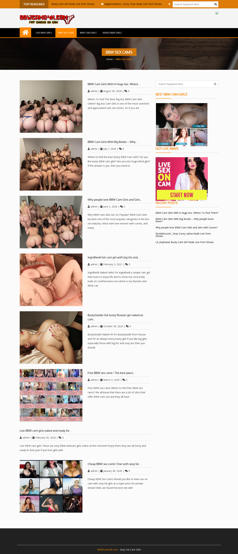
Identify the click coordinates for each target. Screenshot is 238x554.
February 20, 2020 (45, 437)
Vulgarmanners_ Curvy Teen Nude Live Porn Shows (119, 4)
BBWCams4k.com (107, 549)
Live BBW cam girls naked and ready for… (46, 430)
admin (94, 91)
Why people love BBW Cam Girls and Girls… (115, 199)
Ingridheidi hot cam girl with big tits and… (114, 257)
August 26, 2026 (112, 91)
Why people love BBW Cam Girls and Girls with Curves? (186, 227)
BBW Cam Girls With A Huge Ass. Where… (114, 84)
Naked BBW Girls (112, 32)
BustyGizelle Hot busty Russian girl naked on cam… (115, 317)
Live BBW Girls (44, 32)
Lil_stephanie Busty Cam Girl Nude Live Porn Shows (51, 4)
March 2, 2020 (111, 379)
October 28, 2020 (113, 326)
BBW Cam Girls (88, 32)
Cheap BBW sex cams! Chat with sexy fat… (114, 464)
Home (109, 59)
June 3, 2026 (110, 206)
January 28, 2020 (112, 471)
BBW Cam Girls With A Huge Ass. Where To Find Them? (187, 212)
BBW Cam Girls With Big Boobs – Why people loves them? (185, 220)
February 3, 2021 (112, 264)
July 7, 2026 (109, 148)
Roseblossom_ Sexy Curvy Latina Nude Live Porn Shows (183, 235)
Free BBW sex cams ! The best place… (111, 373)
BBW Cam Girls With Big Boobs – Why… (113, 142)
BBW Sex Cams (66, 32)
